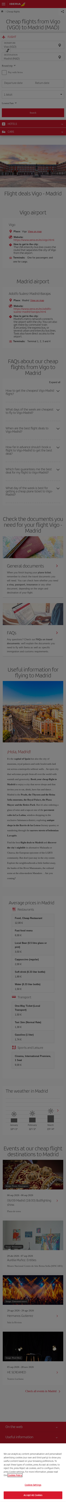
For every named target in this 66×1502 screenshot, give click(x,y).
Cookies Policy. (15, 1475)
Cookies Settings (33, 1484)
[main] (33, 1472)
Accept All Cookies (33, 1495)
